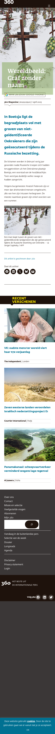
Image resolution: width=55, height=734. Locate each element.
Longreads (9, 546)
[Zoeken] (31, 524)
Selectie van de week (15, 538)
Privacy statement (13, 564)
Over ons (9, 497)
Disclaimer (9, 560)
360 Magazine (11, 102)
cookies (31, 721)
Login (7, 568)
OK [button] (28, 730)
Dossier (8, 542)
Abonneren (10, 513)
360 (33, 259)
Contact (8, 501)
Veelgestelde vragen (14, 509)
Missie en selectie (13, 505)
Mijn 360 (8, 518)
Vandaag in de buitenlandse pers (21, 534)
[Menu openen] (49, 6)
